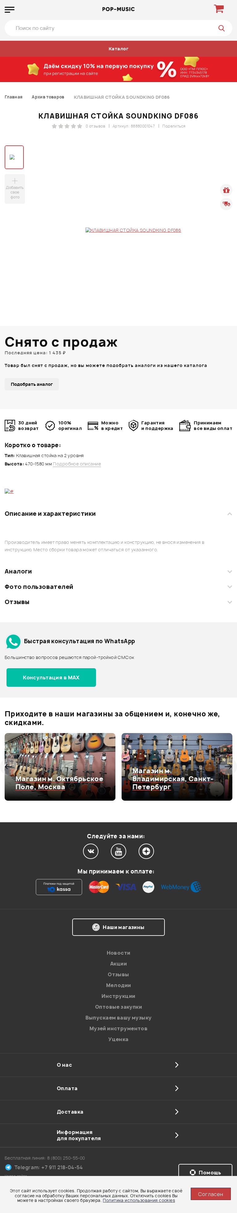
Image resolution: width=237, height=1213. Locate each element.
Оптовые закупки (118, 1006)
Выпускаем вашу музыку (118, 1017)
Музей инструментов (118, 1028)
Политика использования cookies (139, 1200)
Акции (118, 963)
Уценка (118, 1039)
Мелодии (118, 985)
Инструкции (118, 996)
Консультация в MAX (51, 677)
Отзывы (17, 602)
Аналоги (18, 571)
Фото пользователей (39, 587)
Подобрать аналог (32, 384)
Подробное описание (77, 464)
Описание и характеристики (50, 514)
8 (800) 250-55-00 (66, 1158)
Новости (119, 952)
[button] (8, 766)
